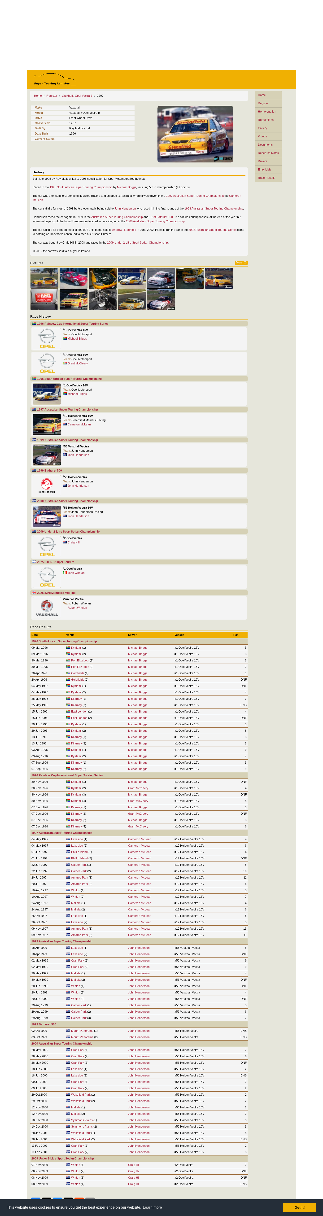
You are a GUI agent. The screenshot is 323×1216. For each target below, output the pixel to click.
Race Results (266, 177)
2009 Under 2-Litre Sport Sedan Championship (137, 242)
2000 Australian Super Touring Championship (155, 221)
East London (79, 711)
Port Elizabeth (80, 660)
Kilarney (76, 698)
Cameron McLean (79, 424)
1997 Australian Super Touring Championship (195, 195)
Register (263, 103)
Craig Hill (74, 542)
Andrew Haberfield (124, 230)
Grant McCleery (78, 363)
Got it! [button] (300, 1207)
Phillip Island (79, 852)
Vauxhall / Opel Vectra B (77, 95)
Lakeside (77, 839)
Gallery (262, 128)
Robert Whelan (77, 607)
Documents (265, 144)
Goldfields (77, 673)
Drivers (262, 161)
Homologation (267, 111)
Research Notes (268, 153)
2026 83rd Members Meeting (56, 593)
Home (262, 95)
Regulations (266, 120)
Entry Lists (264, 169)
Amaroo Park (79, 877)
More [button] (239, 262)
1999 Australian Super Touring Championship (67, 440)
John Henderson (125, 208)
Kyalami (76, 647)
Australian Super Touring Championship (117, 217)
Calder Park (79, 864)
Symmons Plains (82, 1120)
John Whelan (76, 573)
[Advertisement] (161, 35)
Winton (75, 890)
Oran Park (77, 960)
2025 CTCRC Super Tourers (55, 562)
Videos (262, 136)
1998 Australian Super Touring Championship (213, 208)
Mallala (76, 903)
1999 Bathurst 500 (161, 217)
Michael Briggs (126, 187)
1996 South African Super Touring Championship (81, 187)
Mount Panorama (82, 1030)
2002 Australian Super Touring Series (212, 230)
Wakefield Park (81, 1094)
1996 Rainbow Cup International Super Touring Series (73, 323)
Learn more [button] (152, 1207)
